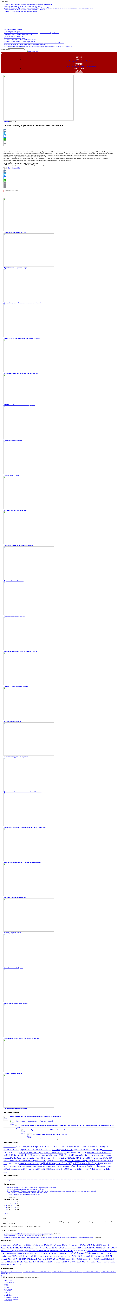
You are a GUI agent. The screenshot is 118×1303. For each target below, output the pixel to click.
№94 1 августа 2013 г (40, 1155)
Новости (79, 57)
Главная (6, 1287)
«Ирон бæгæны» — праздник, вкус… (16, 268)
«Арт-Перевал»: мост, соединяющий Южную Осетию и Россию (24, 9)
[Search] (57, 1139)
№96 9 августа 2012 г (37, 1160)
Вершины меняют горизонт (13, 29)
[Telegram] (59, 133)
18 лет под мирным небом (12, 932)
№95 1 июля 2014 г (99, 1155)
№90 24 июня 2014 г (10, 1147)
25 (7, 1209)
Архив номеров (9, 1282)
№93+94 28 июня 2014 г (18, 1155)
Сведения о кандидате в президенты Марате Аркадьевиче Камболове (26, 44)
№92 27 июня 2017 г (11, 1152)
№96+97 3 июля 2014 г (77, 1161)
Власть (79, 59)
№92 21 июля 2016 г (87, 1149)
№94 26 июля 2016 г (80, 1155)
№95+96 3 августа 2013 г (99, 1158)
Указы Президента (72, 66)
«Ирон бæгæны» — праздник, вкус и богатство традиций (22, 6)
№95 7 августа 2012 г (28, 1158)
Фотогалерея (79, 68)
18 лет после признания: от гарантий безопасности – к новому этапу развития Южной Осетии (34, 43)
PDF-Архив (79, 72)
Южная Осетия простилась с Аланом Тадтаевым (19, 41)
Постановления (91, 66)
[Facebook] (59, 136)
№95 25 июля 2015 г (49, 1158)
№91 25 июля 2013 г (94, 1147)
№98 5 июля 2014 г (42, 1166)
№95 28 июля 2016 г (72, 1157)
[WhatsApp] (59, 139)
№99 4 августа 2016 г (34, 1169)
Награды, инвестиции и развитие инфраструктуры (20, 39)
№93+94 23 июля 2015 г (99, 1152)
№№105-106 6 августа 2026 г (88, 1179)
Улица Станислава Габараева (13, 968)
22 (15, 1207)
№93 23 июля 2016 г (31, 1152)
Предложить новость (11, 1297)
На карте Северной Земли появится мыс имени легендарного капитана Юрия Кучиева (31, 33)
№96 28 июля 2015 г (58, 1161)
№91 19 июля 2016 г (50, 1147)
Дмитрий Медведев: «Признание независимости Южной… (23, 303)
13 (11, 1205)
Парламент (89, 61)
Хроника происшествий (12, 31)
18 (7, 1207)
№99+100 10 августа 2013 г (13, 1264)
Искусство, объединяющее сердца (15, 897)
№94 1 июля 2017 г (58, 1155)
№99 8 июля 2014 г (54, 1169)
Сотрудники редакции (11, 1299)
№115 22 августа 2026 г (63, 1179)
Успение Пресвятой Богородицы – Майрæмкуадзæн (20, 11)
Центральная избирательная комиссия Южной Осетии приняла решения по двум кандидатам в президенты (38, 46)
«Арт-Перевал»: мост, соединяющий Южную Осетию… (22, 338)
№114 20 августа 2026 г (52, 1179)
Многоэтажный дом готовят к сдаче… (16, 1003)
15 (15, 1205)
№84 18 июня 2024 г (14, 168)
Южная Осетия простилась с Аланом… (17, 686)
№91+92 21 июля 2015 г (97, 1244)
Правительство (81, 61)
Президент (72, 61)
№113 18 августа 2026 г (41, 1179)
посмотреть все (8, 1274)
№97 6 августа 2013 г (13, 1163)
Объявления (8, 1295)
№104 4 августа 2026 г (9, 1179)
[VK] (59, 130)
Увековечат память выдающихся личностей (18, 34)
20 (11, 1207)
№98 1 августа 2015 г (68, 1259)
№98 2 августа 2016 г (22, 1166)
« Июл (6, 1213)
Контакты (7, 1290)
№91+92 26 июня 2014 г (37, 1149)
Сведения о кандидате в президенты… (16, 757)
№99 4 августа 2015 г (16, 1169)
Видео (79, 70)
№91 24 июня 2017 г (72, 1147)
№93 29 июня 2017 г (55, 1152)
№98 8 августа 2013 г (60, 1166)
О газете (79, 56)
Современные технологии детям (14, 38)
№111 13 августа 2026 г (19, 1179)
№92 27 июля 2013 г (107, 1150)
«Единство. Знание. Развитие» (14, 36)
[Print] (59, 144)
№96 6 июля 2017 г (14, 1160)
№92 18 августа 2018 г (62, 1150)
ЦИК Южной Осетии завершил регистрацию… (19, 405)
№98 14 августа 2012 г (84, 1166)
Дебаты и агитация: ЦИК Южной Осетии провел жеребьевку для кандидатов (28, 4)
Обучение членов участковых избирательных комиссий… (23, 862)
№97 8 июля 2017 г (31, 1163)
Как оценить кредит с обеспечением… (16, 1108)
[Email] (59, 141)
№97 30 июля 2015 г (86, 1163)
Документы (79, 65)
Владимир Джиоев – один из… (14, 1073)
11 (6, 1205)
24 (4, 1209)
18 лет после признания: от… (13, 721)
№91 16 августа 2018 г (27, 1147)
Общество (79, 63)
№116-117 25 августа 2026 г (75, 1179)
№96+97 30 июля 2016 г (84, 1256)
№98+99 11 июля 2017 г (44, 1262)
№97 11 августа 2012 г (57, 1163)
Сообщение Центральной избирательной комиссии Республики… (25, 827)
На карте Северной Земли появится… (16, 510)
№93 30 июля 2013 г (76, 1152)
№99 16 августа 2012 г (74, 1169)
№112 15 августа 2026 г (30, 1179)
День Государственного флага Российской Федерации (21, 1038)
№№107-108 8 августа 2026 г (102, 1179)
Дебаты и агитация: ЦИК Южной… (15, 232)
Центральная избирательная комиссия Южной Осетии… (22, 792)
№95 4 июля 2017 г (26, 1253)
